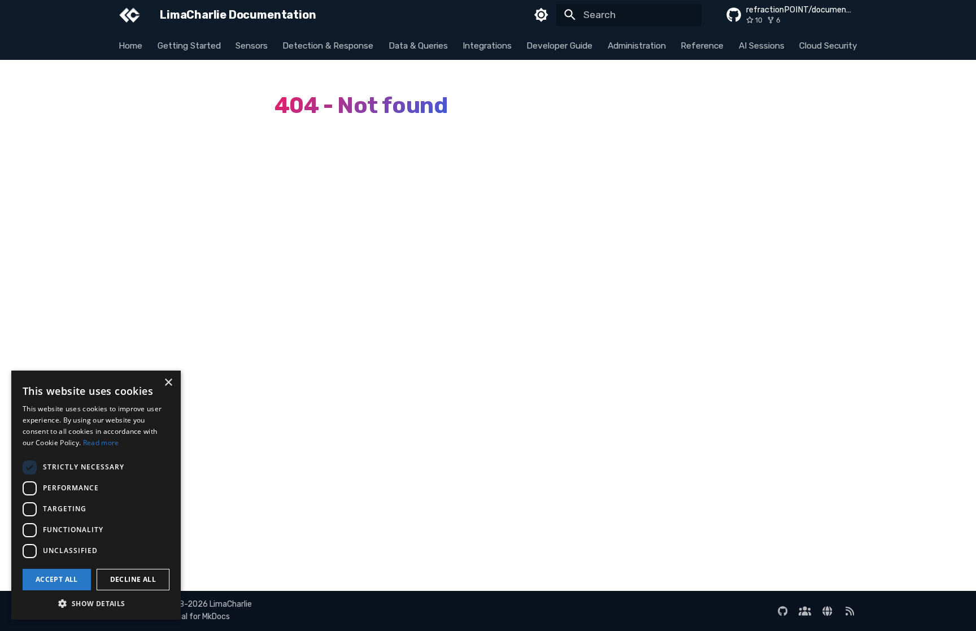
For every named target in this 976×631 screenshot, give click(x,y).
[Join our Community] (804, 610)
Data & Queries (418, 45)
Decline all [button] (133, 579)
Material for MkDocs (194, 616)
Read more (101, 442)
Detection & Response (328, 45)
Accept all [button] (57, 579)
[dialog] (96, 495)
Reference (702, 45)
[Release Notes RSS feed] (850, 610)
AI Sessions (762, 45)
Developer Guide (560, 45)
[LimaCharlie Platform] (827, 610)
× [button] (168, 382)
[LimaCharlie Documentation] (129, 14)
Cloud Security (828, 45)
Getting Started (189, 45)
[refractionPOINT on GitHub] (782, 610)
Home (131, 45)
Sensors (252, 45)
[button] (96, 603)
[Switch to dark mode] (541, 14)
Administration (637, 45)
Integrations (487, 45)
